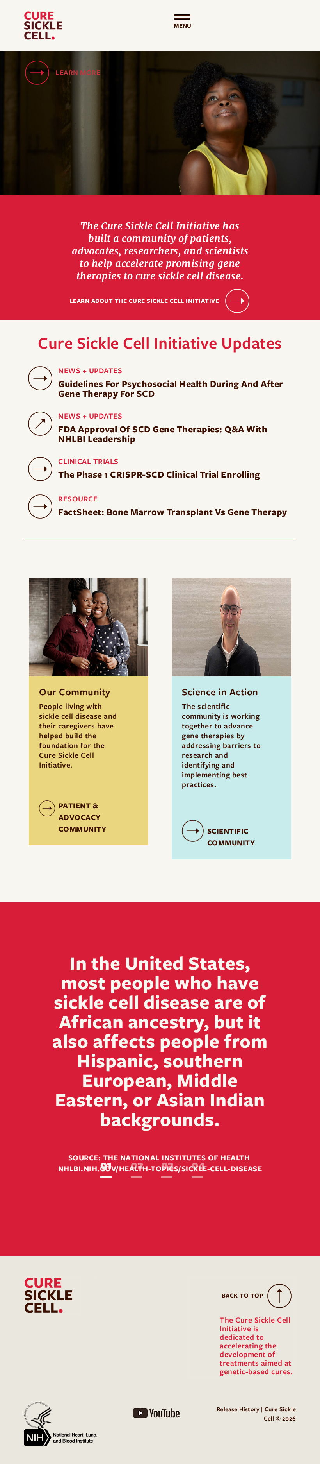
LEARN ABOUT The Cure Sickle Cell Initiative (144, 301)
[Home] (46, 25)
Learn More (77, 73)
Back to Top (243, 1295)
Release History (238, 1409)
